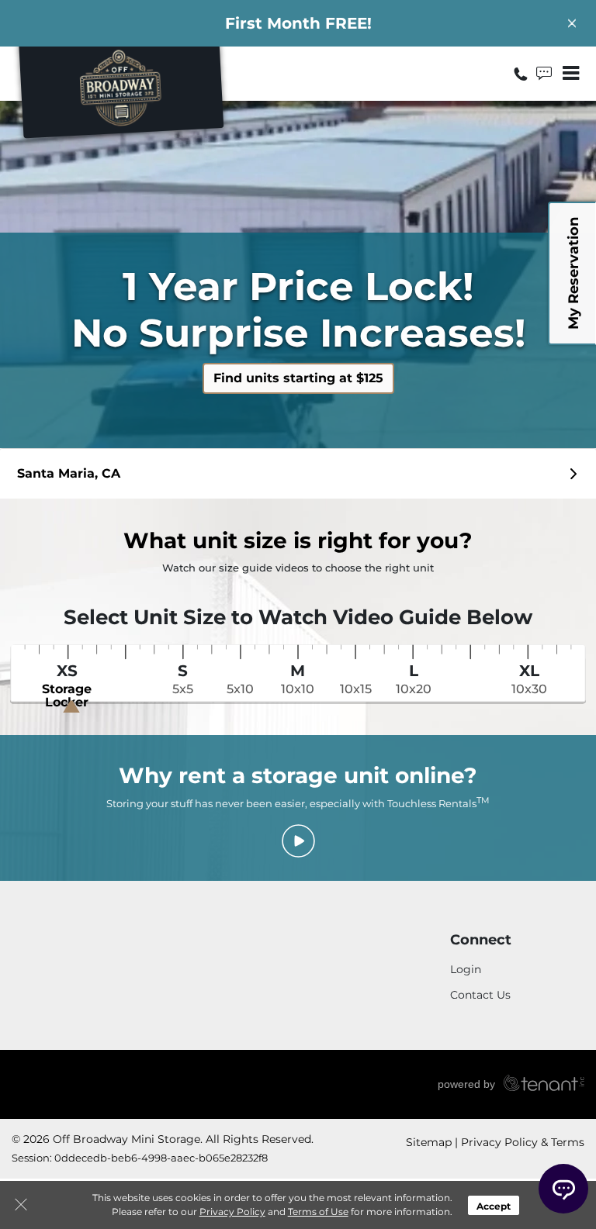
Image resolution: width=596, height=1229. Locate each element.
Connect (480, 940)
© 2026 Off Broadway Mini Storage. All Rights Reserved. (163, 1139)
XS (67, 686)
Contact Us (480, 995)
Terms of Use (318, 1211)
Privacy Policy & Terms (522, 1142)
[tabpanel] (298, 474)
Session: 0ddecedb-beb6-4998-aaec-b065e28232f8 (140, 1157)
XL (529, 679)
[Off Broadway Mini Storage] (121, 95)
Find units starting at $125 (298, 378)
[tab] (298, 473)
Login (465, 969)
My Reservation (573, 273)
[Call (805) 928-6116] (522, 73)
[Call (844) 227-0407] (545, 73)
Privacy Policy (232, 1211)
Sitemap (429, 1142)
